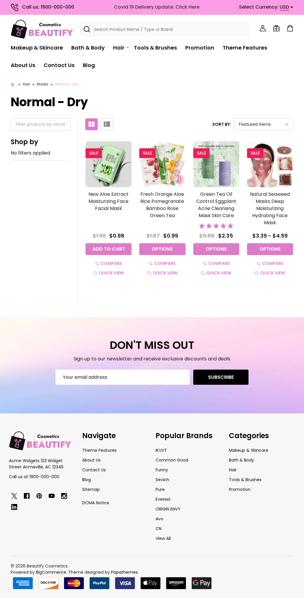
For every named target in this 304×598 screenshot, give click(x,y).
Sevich (162, 480)
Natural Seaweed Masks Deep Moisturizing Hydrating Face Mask (270, 208)
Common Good (172, 460)
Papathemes (124, 572)
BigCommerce (51, 572)
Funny (162, 470)
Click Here (187, 7)
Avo (159, 519)
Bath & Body (88, 47)
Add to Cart (108, 249)
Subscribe (221, 377)
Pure (160, 489)
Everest (163, 499)
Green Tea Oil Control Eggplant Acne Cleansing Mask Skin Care (216, 205)
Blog (89, 65)
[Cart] (290, 28)
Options (162, 249)
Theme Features (245, 47)
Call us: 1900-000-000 (48, 7)
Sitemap (91, 489)
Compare (111, 263)
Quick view (111, 273)
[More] (127, 47)
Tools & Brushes (155, 47)
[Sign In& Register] (262, 28)
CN (159, 529)
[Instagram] (64, 496)
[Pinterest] (39, 496)
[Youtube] (51, 496)
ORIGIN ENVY (168, 509)
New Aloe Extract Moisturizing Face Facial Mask (108, 201)
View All (163, 538)
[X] (14, 496)
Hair (118, 47)
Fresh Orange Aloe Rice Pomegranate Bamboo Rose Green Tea (162, 205)
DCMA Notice (95, 503)
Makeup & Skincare (37, 47)
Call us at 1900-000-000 (34, 477)
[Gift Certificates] (276, 28)
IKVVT (161, 450)
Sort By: (221, 124)
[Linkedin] (14, 507)
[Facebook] (26, 496)
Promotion (199, 47)
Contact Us (59, 65)
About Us (23, 65)
